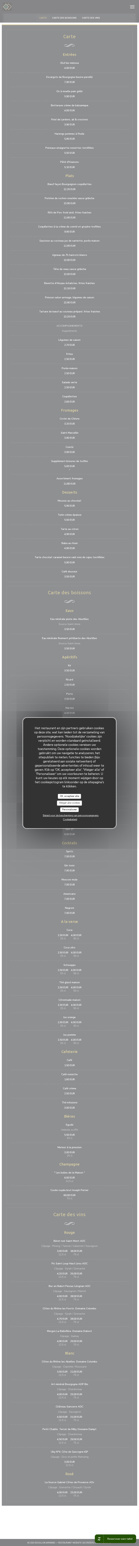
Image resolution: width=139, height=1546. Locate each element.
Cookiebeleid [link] (70, 819)
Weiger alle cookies (69, 803)
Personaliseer (69, 809)
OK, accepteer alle (69, 796)
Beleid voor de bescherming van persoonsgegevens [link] (71, 815)
